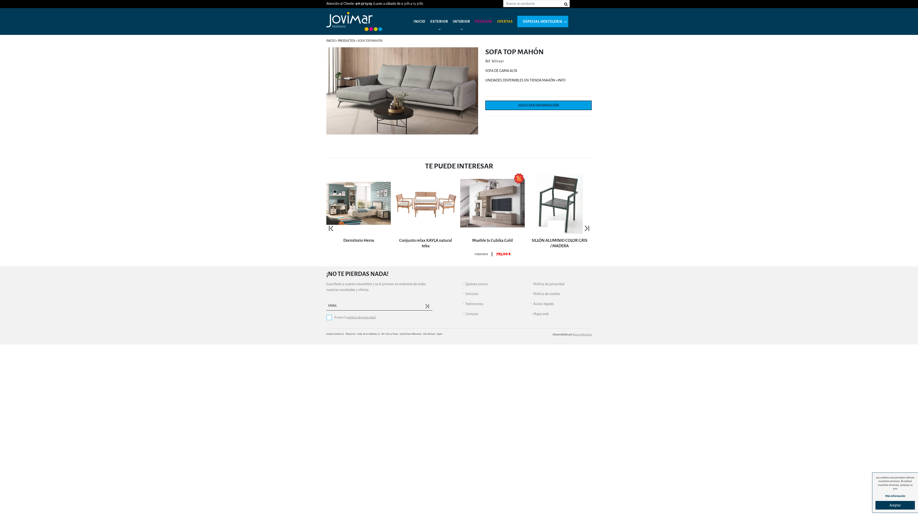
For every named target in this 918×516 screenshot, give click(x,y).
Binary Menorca (582, 334)
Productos (346, 41)
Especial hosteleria (542, 21)
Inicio (419, 21)
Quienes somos (476, 284)
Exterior (439, 21)
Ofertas (505, 21)
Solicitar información (538, 105)
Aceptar (895, 505)
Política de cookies (546, 294)
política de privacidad (361, 317)
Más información (895, 496)
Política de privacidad (548, 284)
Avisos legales (543, 304)
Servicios (471, 294)
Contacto (471, 314)
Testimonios (474, 304)
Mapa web (541, 314)
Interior (461, 21)
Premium (483, 21)
